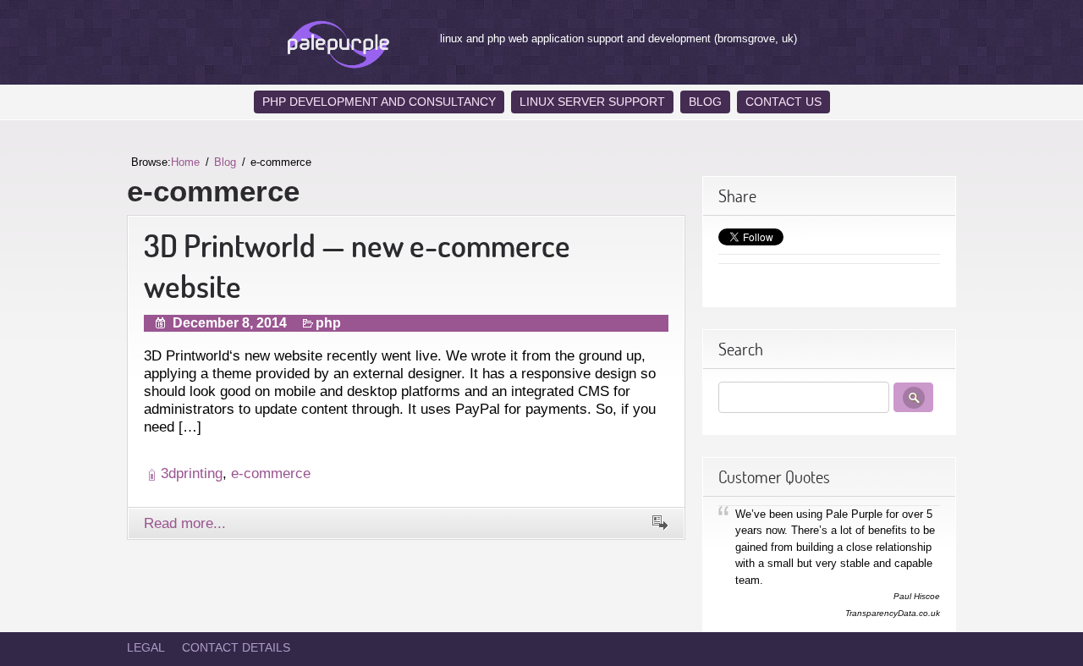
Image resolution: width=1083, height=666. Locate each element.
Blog (705, 101)
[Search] (913, 397)
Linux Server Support (592, 101)
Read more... (185, 523)
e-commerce (271, 473)
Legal (146, 647)
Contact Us (783, 101)
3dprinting (192, 473)
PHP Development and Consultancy (379, 101)
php (328, 323)
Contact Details (236, 647)
